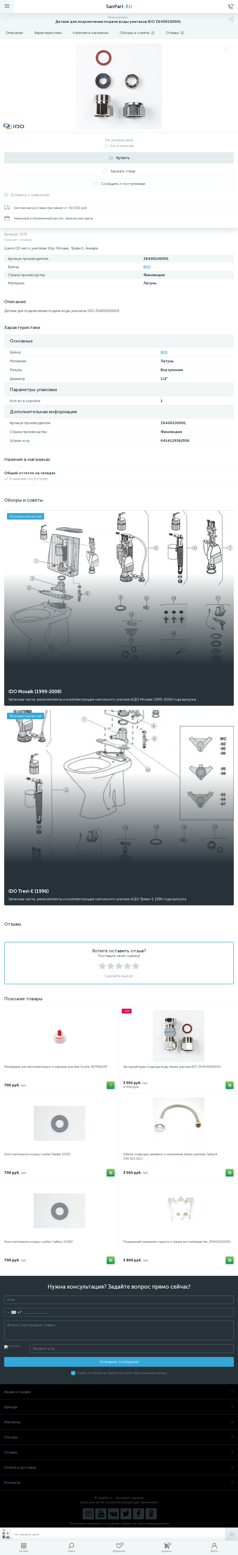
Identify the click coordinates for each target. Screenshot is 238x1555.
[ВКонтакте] (113, 1513)
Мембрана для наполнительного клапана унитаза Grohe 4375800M (55, 1067)
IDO (146, 267)
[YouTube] (100, 1513)
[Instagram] (88, 1513)
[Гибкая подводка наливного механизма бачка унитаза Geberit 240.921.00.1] (178, 1123)
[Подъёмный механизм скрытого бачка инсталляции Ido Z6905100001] (178, 1211)
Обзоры (11, 1437)
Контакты (12, 1482)
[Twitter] (126, 1513)
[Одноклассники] (151, 1513)
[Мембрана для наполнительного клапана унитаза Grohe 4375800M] (59, 1036)
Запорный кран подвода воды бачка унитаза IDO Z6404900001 (172, 1067)
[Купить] (230, 1085)
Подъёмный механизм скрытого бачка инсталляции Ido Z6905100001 (177, 1242)
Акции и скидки (17, 1392)
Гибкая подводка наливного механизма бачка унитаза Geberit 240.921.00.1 (170, 1156)
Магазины (12, 1422)
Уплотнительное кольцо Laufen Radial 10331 (37, 1154)
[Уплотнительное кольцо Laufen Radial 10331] (59, 1123)
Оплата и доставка (20, 1467)
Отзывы (10, 1452)
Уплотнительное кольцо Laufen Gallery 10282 (38, 1242)
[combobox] (12, 1312)
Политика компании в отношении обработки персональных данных (119, 1523)
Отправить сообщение (119, 1362)
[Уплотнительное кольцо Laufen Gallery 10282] (59, 1211)
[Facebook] (138, 1513)
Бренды (10, 1407)
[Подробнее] (111, 1085)
